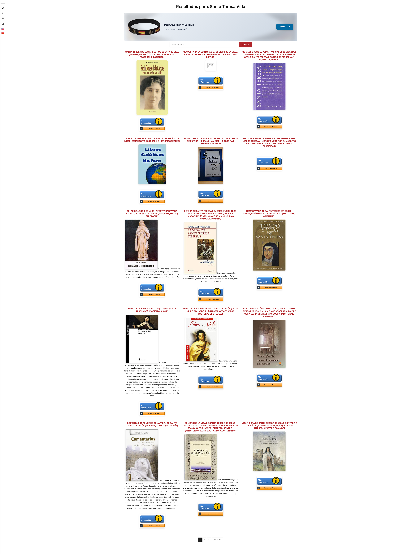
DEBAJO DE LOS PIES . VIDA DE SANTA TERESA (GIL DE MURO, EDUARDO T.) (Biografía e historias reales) (152, 139)
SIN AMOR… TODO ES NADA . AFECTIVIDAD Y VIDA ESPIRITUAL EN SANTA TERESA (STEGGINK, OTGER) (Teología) (152, 214)
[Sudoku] (2, 18)
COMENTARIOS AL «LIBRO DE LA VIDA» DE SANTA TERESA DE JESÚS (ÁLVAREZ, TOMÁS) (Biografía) (152, 424)
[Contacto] (2, 23)
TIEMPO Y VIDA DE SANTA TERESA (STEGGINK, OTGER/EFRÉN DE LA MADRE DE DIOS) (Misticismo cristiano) (269, 214)
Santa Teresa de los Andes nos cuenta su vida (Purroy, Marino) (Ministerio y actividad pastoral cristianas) (152, 54)
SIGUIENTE (217, 540)
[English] (2, 29)
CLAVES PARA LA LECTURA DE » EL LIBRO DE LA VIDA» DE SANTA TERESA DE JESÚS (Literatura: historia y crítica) (211, 54)
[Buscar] (2, 13)
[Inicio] (2, 7)
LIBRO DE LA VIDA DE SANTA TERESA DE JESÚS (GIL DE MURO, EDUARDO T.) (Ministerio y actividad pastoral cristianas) (210, 311)
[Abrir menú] (3, 2)
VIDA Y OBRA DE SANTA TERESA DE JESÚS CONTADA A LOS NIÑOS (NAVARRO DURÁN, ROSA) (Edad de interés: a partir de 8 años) (269, 426)
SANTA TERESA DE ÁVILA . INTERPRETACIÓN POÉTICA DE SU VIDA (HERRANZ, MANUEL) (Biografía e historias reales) (211, 141)
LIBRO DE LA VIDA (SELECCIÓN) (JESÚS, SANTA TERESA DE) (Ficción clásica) (152, 310)
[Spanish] (2, 33)
